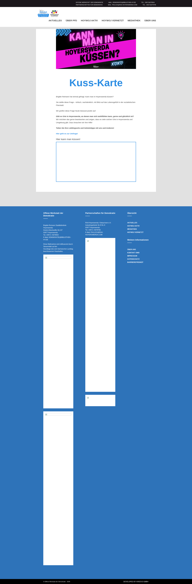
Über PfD (71, 20)
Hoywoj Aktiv (89, 20)
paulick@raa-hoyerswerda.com (124, 5)
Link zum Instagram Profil (50, 572)
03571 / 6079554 (53, 235)
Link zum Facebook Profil (44, 572)
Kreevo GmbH (142, 582)
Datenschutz (133, 259)
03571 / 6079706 (95, 230)
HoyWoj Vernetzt (113, 20)
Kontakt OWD (133, 253)
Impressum (132, 256)
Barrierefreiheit (135, 262)
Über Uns (150, 20)
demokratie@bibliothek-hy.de (124, 2)
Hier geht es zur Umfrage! (67, 134)
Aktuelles (55, 20)
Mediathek (134, 20)
